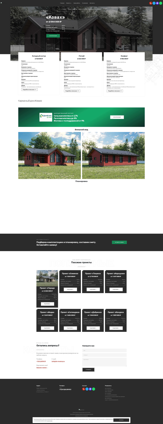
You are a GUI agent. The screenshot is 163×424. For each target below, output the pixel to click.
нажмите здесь (49, 420)
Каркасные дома (82, 9)
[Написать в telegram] (154, 3)
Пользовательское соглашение (81, 415)
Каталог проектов (72, 9)
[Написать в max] (157, 3)
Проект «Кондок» (116, 312)
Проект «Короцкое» (116, 274)
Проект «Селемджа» (70, 312)
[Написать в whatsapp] (160, 3)
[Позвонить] (150, 3)
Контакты (92, 3)
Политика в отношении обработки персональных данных (81, 414)
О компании (85, 3)
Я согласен (121, 420)
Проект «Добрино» (93, 312)
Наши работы (77, 3)
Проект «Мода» (47, 312)
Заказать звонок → (42, 368)
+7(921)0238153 (41, 361)
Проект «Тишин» (93, 274)
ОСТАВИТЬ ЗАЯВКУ (119, 242)
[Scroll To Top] (160, 422)
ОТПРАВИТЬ (88, 369)
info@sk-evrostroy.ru (58, 361)
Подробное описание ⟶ (29, 89)
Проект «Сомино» (70, 274)
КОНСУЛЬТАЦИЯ (53, 35)
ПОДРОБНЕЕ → (47, 303)
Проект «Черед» (47, 288)
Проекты (68, 3)
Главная (62, 3)
